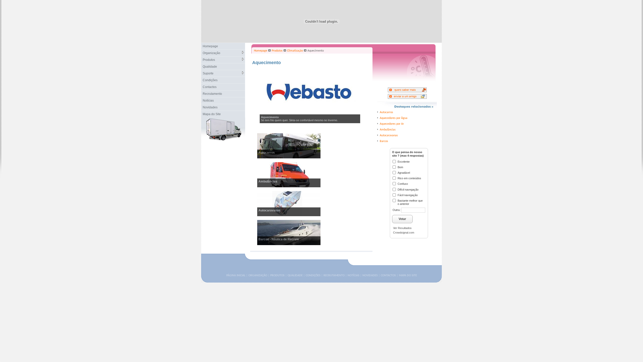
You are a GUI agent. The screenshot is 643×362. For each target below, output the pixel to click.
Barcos (384, 141)
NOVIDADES (370, 275)
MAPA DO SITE (408, 275)
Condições (210, 80)
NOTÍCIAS (353, 275)
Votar (402, 219)
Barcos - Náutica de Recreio (278, 239)
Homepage (210, 46)
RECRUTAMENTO (334, 275)
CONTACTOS (388, 275)
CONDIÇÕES (313, 275)
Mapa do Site (212, 114)
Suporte (208, 73)
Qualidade (210, 66)
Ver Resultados (402, 228)
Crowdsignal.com (403, 232)
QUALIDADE (295, 275)
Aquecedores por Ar (392, 123)
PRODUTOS (277, 275)
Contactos (210, 87)
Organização (211, 53)
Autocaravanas (269, 210)
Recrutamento (212, 94)
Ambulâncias (267, 181)
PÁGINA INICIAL (235, 275)
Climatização (295, 50)
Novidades (210, 107)
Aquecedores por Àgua (393, 118)
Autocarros (266, 152)
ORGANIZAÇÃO (257, 275)
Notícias (208, 100)
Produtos (209, 60)
